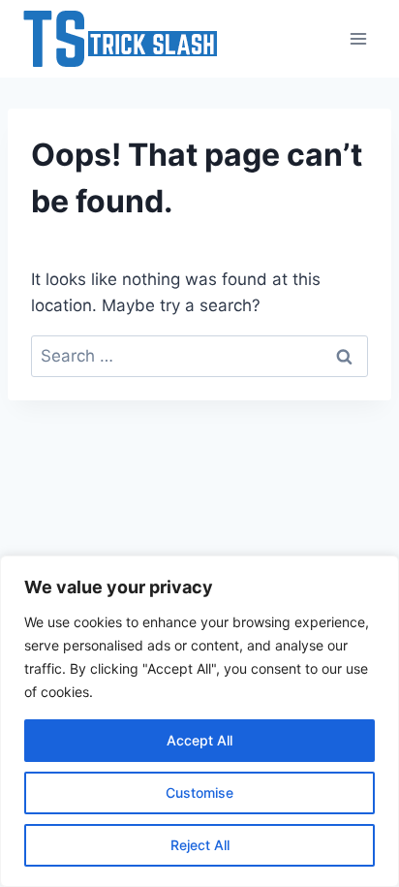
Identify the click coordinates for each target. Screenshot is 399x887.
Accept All (199, 740)
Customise (199, 792)
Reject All (200, 845)
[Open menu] (358, 38)
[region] (199, 721)
